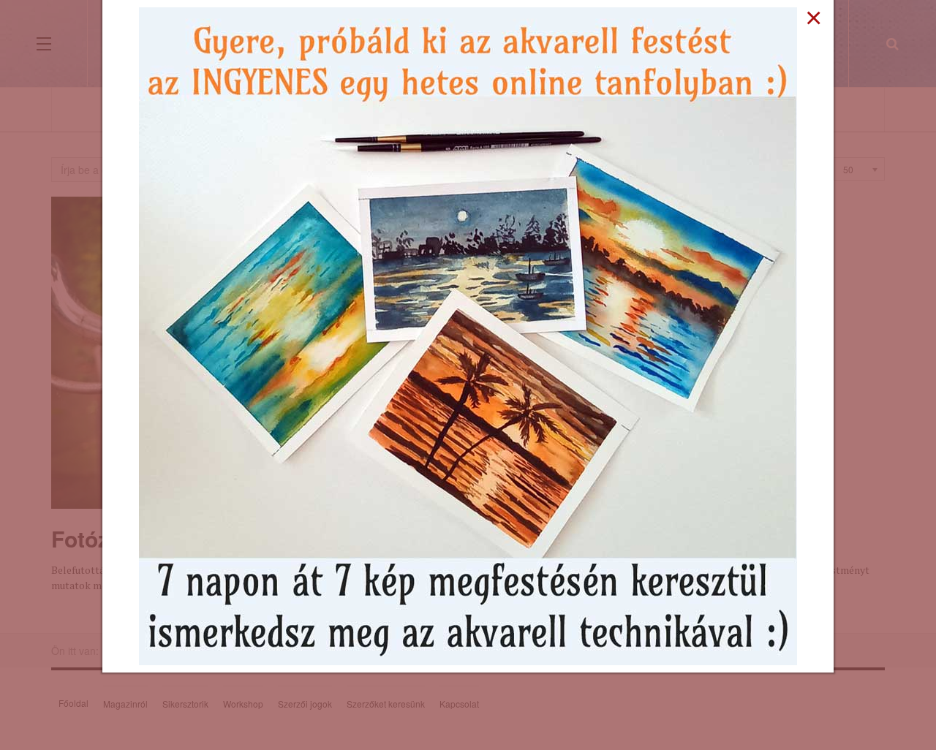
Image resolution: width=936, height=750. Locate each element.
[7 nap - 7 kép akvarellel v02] (468, 334)
